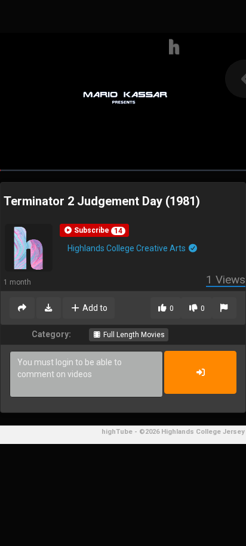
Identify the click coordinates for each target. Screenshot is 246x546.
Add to (94, 308)
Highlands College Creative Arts (127, 248)
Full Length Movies (133, 335)
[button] (94, 230)
